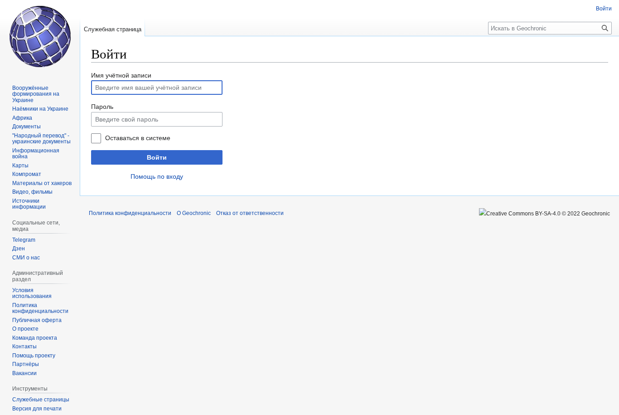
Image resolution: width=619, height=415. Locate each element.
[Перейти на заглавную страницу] (40, 36)
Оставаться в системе (137, 138)
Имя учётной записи (121, 75)
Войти (157, 157)
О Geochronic (194, 213)
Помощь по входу (157, 176)
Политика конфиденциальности (130, 213)
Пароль (102, 106)
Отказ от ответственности (250, 213)
